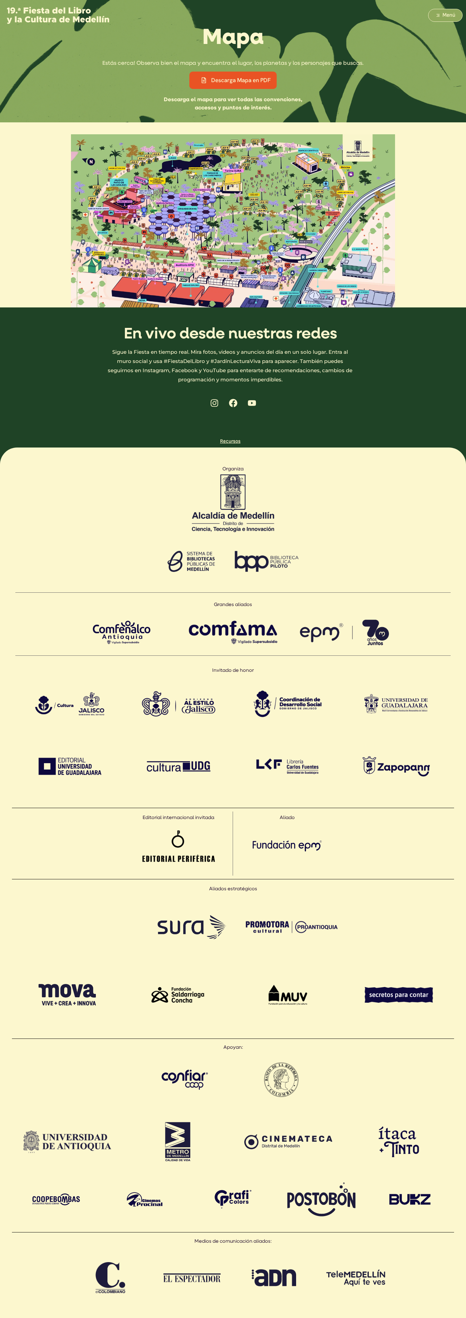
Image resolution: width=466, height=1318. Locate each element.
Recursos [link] (230, 441)
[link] (58, 15)
